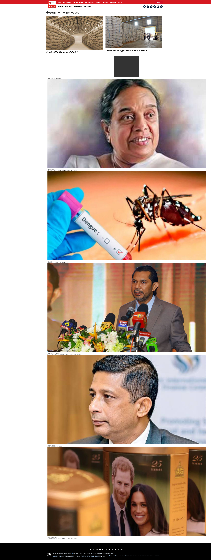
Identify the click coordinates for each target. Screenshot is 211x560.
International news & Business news (83, 2)
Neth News (49, 555)
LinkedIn (161, 6)
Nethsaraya (87, 6)
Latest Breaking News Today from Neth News (52, 5)
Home (59, 2)
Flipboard (158, 6)
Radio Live (113, 2)
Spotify (119, 549)
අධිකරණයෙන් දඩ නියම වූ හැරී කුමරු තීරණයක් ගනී (62, 538)
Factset (150, 555)
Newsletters (115, 549)
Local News (66, 2)
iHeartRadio (122, 549)
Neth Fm (120, 2)
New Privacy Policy (68, 553)
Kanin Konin (68, 6)
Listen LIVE (159, 2)
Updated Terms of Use (58, 553)
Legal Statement (76, 556)
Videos (105, 2)
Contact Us (99, 553)
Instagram (151, 6)
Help (95, 553)
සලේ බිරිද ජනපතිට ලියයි (54, 446)
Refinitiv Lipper (102, 556)
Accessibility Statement (108, 553)
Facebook (144, 6)
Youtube (154, 6)
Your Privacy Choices (77, 553)
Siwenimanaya (78, 6)
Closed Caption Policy (88, 553)
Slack (109, 549)
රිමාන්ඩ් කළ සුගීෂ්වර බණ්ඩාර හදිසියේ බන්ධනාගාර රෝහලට (64, 354)
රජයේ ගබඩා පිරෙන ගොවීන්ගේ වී (62, 52)
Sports (98, 2)
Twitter (148, 6)
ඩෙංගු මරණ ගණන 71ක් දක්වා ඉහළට (58, 262)
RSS (112, 549)
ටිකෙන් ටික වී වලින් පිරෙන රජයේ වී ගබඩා (126, 51)
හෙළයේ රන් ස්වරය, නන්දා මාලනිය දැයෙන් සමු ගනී (62, 170)
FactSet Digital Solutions (66, 556)
